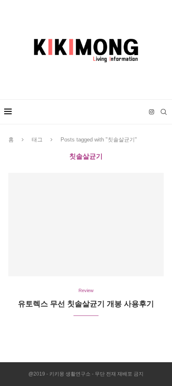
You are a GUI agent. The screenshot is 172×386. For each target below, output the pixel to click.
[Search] (163, 112)
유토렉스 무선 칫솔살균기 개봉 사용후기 (86, 304)
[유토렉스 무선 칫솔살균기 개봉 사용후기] (86, 224)
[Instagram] (151, 112)
